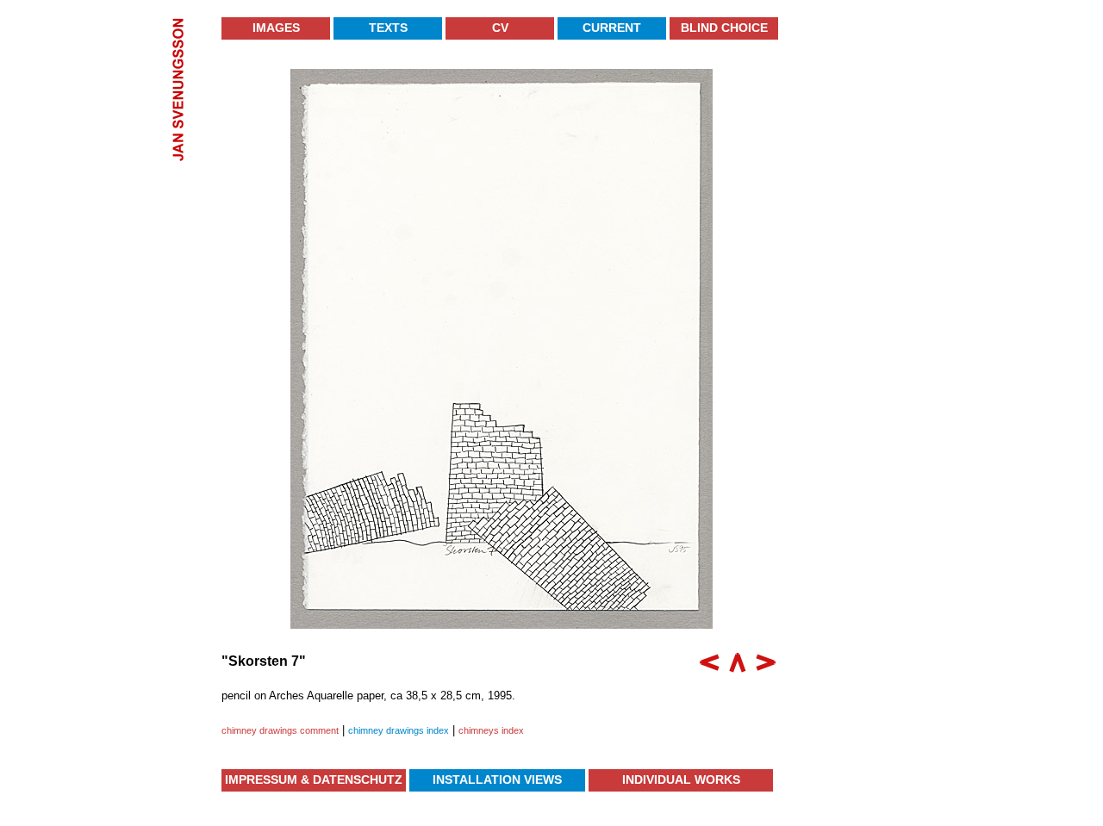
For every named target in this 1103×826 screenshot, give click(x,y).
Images (276, 27)
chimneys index (491, 730)
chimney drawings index (398, 730)
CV (500, 27)
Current (612, 27)
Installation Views (497, 779)
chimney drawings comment (280, 730)
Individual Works (681, 779)
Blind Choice (724, 27)
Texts (388, 27)
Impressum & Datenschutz (313, 779)
